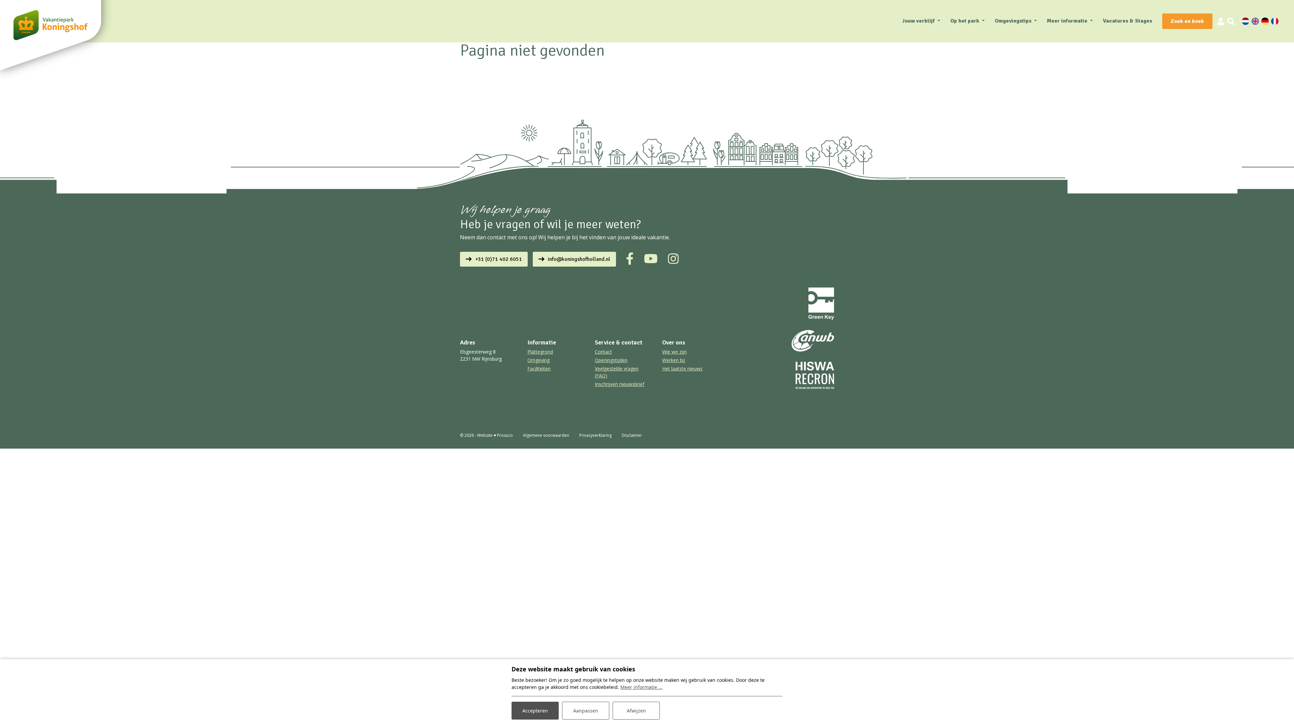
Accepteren (535, 710)
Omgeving (538, 360)
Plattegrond (540, 351)
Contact (603, 351)
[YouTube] (651, 259)
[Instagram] (673, 259)
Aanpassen (585, 710)
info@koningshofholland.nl (579, 259)
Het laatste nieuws (682, 368)
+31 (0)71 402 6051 (498, 259)
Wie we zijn (674, 351)
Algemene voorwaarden (546, 435)
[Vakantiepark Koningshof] (50, 25)
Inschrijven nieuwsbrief (619, 384)
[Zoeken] (1231, 21)
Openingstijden (611, 360)
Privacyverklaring (595, 435)
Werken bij (673, 360)
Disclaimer (632, 435)
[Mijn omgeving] (1221, 21)
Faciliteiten (539, 368)
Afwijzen (636, 710)
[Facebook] (630, 259)
